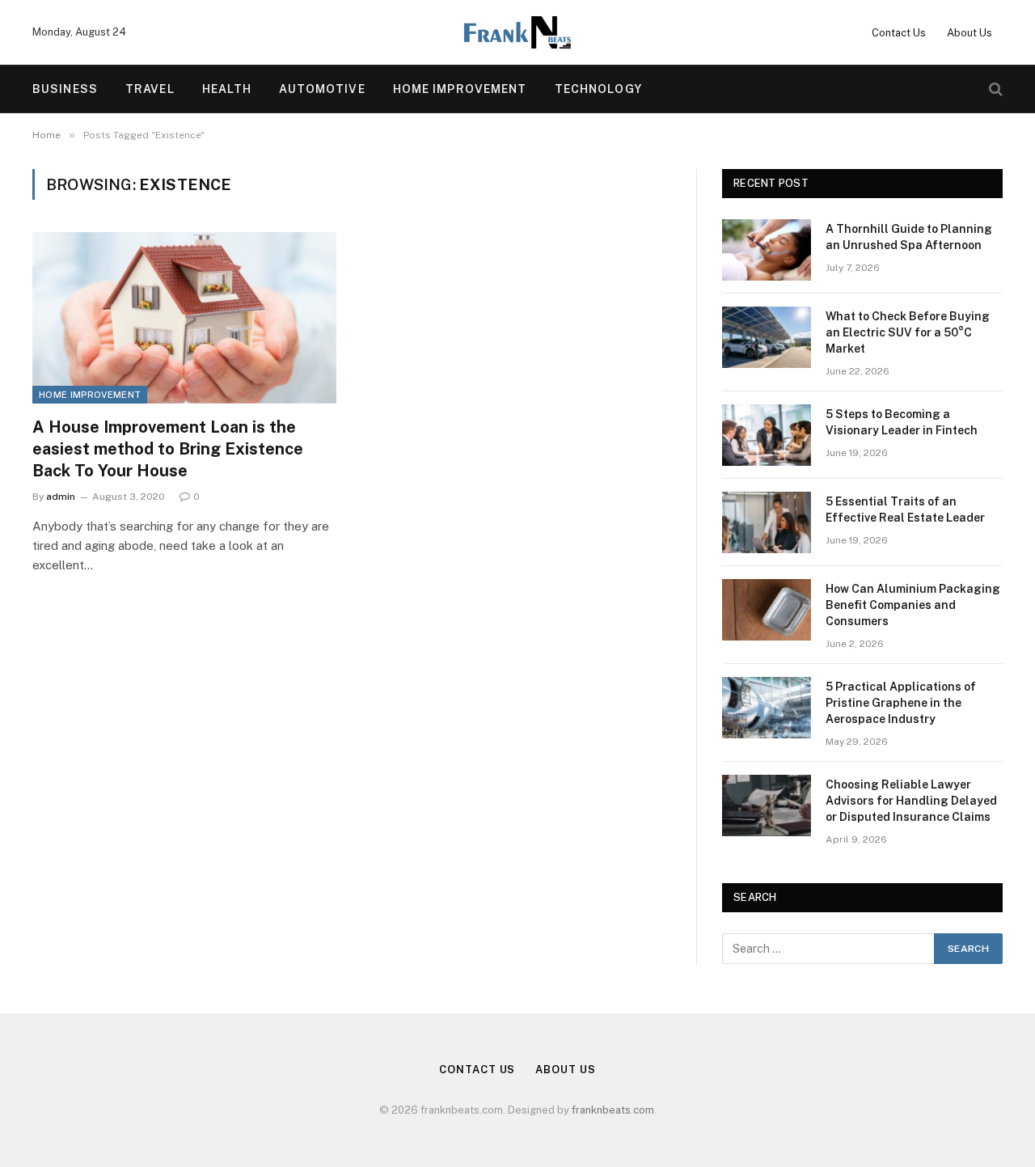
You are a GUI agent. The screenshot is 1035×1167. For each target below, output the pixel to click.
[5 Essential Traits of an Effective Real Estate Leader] (766, 522)
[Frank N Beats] (517, 32)
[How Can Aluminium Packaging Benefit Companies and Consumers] (766, 610)
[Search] (994, 89)
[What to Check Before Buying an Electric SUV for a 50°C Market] (766, 337)
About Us (969, 33)
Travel (150, 88)
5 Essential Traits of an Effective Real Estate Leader (905, 509)
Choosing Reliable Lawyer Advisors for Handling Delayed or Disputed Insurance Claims (911, 800)
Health (227, 88)
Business (65, 88)
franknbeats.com (613, 1110)
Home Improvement (460, 88)
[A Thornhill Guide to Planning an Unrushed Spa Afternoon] (766, 250)
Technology (598, 88)
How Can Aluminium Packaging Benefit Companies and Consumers (913, 605)
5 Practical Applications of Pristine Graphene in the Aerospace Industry (901, 702)
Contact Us (899, 33)
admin (60, 496)
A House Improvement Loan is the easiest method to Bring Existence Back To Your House (167, 448)
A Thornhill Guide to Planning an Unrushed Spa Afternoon (909, 237)
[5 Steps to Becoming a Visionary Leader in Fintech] (766, 435)
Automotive (322, 88)
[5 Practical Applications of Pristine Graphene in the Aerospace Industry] (766, 707)
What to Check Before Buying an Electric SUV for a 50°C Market (908, 332)
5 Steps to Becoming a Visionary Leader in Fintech (902, 422)
